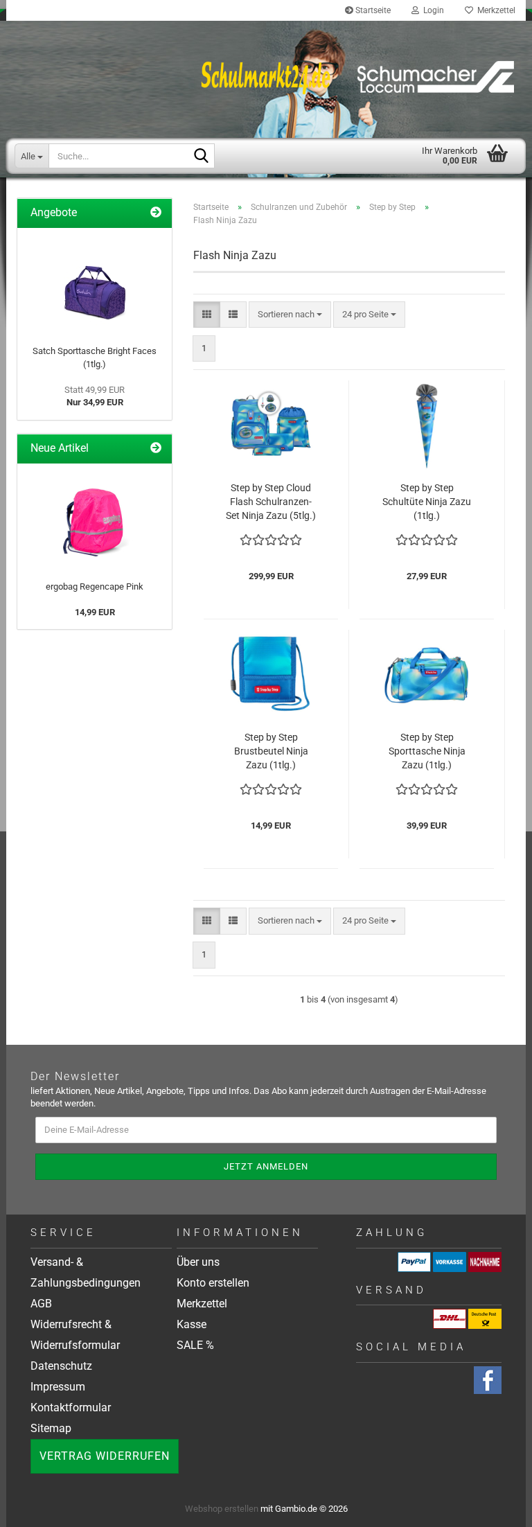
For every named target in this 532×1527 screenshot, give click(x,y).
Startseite (372, 10)
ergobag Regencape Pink (94, 586)
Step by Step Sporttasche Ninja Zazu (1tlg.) (427, 751)
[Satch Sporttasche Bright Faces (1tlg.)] (95, 283)
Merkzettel (494, 10)
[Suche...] (201, 156)
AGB (41, 1303)
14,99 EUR (95, 612)
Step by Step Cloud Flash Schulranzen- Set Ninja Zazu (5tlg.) (271, 501)
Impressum (57, 1386)
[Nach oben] (504, 1506)
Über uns (198, 1262)
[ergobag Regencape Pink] (95, 519)
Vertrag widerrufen (104, 1456)
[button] (206, 314)
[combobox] (290, 314)
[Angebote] (155, 213)
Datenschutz (61, 1365)
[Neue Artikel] (155, 449)
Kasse (191, 1324)
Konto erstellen (213, 1282)
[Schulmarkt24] (266, 76)
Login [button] (431, 10)
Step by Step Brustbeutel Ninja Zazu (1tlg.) (271, 751)
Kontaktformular (70, 1407)
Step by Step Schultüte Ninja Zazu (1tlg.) (426, 501)
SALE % (195, 1345)
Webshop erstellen (221, 1508)
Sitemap (50, 1428)
